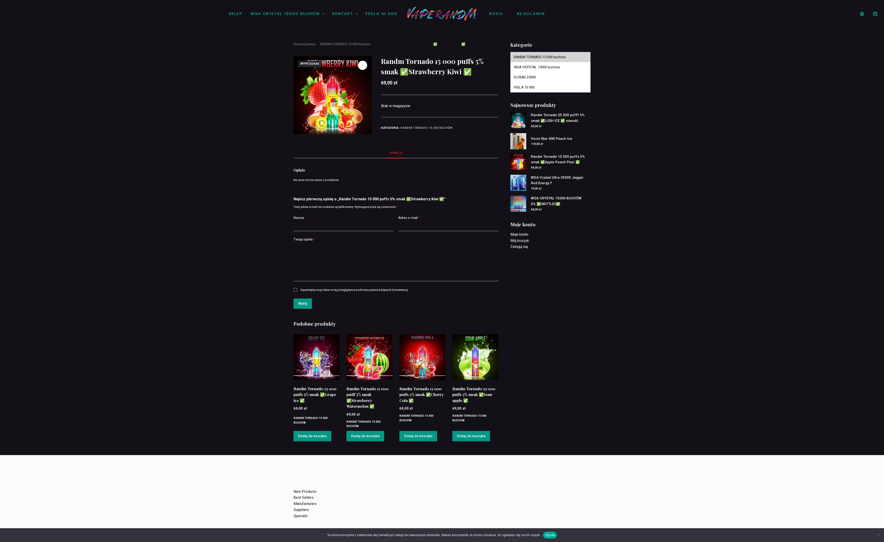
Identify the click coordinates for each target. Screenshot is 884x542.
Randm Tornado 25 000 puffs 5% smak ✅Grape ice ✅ (315, 394)
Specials (301, 516)
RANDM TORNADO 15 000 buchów (427, 127)
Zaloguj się (519, 246)
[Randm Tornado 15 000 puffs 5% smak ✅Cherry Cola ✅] (422, 357)
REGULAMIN (531, 13)
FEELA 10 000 (382, 13)
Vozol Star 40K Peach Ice (551, 139)
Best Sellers (304, 497)
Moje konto (519, 234)
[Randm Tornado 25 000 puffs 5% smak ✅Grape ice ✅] (317, 357)
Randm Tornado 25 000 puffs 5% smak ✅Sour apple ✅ (473, 394)
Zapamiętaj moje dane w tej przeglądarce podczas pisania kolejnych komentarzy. (354, 290)
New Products (305, 491)
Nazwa (300, 218)
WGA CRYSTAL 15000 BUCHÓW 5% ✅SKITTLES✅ (556, 201)
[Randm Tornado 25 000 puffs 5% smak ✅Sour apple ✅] (475, 357)
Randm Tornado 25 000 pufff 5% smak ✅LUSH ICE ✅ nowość (558, 118)
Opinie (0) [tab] (396, 153)
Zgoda (550, 535)
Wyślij (302, 303)
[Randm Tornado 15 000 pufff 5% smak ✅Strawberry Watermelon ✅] (369, 357)
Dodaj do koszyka (312, 436)
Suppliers (301, 510)
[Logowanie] (862, 14)
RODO (496, 13)
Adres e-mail (409, 218)
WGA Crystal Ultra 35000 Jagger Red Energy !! (557, 180)
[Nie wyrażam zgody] (878, 535)
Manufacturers (305, 504)
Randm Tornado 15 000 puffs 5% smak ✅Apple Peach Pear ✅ (558, 159)
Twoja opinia (304, 239)
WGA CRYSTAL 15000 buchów (285, 13)
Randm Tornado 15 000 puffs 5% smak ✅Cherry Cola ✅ (421, 394)
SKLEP (235, 13)
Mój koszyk (519, 240)
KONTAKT (342, 13)
